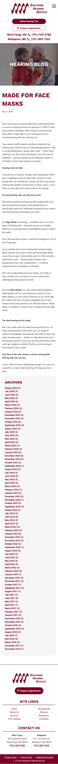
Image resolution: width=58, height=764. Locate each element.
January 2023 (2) (13, 533)
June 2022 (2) (11, 557)
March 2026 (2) (12, 405)
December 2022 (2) (14, 537)
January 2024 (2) (13, 493)
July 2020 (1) (11, 635)
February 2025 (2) (13, 449)
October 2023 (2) (13, 503)
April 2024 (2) (11, 483)
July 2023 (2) (11, 513)
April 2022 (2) (11, 564)
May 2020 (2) (11, 639)
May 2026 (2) (11, 398)
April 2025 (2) (11, 442)
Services (14, 715)
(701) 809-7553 (40, 39)
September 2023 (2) (14, 506)
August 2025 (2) (13, 428)
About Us (14, 712)
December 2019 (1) (14, 645)
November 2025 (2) (14, 418)
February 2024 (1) (13, 489)
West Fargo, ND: (17, 34)
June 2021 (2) (11, 598)
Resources (44, 715)
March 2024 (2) (12, 486)
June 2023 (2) (11, 517)
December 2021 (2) (14, 578)
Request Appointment (30, 28)
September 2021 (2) (14, 588)
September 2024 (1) (14, 466)
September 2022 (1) (14, 547)
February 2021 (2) (13, 611)
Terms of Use (26, 757)
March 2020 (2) (12, 642)
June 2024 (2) (11, 476)
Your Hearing (14, 719)
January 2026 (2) (13, 411)
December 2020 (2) (14, 618)
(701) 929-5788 (41, 34)
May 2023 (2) (11, 520)
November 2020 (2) (14, 622)
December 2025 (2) (14, 415)
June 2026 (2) (11, 395)
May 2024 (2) (11, 479)
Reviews (44, 712)
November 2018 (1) (14, 649)
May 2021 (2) (11, 601)
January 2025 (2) (13, 452)
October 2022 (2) (13, 544)
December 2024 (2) (14, 456)
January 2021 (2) (13, 615)
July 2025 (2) (11, 432)
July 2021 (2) (11, 595)
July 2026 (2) (11, 391)
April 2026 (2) (11, 401)
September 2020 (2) (14, 628)
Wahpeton (41, 735)
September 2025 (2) (14, 425)
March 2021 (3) (12, 608)
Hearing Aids (44, 709)
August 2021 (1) (13, 591)
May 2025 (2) (11, 439)
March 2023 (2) (12, 527)
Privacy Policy (11, 757)
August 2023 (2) (13, 510)
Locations (44, 719)
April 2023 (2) (11, 523)
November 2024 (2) (14, 459)
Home (14, 709)
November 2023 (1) (14, 500)
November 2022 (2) (14, 540)
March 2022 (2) (12, 567)
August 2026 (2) (13, 388)
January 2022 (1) (13, 574)
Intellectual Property (45, 757)
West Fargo (17, 735)
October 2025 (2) (13, 422)
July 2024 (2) (11, 472)
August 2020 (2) (13, 632)
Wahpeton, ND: (17, 39)
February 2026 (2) (13, 408)
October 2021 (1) (13, 584)
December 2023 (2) (14, 496)
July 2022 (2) (11, 554)
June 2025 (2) (11, 435)
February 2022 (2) (13, 571)
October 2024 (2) (13, 462)
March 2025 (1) (12, 445)
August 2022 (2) (13, 550)
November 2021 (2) (14, 581)
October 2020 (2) (13, 625)
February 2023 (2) (13, 530)
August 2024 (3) (13, 469)
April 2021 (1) (11, 605)
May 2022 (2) (11, 561)
